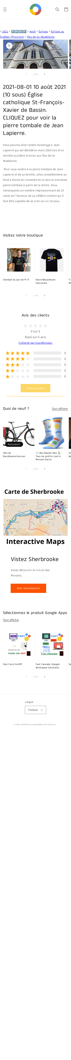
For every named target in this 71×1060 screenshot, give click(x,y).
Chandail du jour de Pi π (16, 279)
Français (33, 709)
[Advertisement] (35, 896)
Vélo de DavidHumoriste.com (14, 455)
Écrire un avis (36, 388)
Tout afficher (60, 408)
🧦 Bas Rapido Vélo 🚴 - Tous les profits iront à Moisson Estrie (49, 456)
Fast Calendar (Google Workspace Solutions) (48, 666)
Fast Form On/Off (12, 664)
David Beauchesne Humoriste (45, 281)
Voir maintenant (28, 588)
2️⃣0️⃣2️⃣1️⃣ (18, 31)
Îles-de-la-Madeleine (40, 37)
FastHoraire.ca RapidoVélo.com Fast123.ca (38, 724)
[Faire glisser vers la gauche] (26, 74)
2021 (5, 31)
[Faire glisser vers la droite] (44, 74)
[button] (5, 9)
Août (33, 31)
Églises (43, 31)
